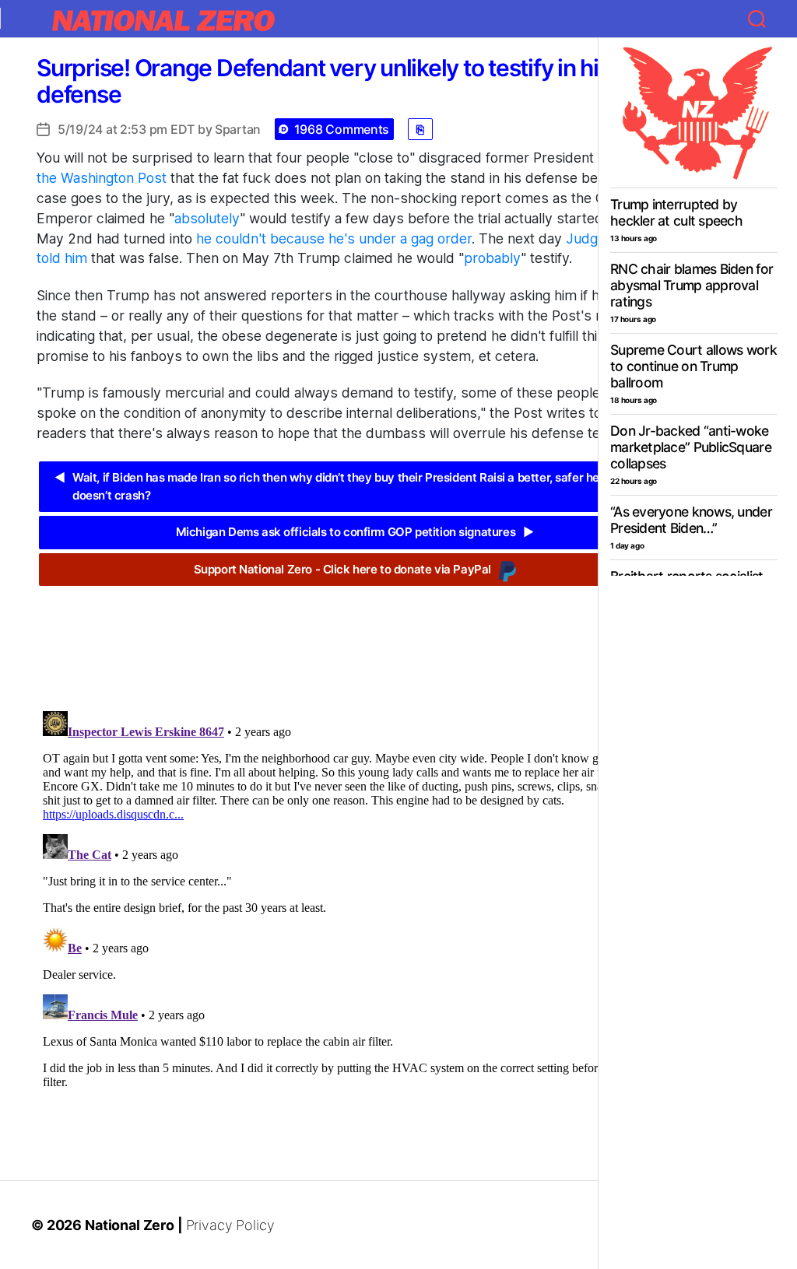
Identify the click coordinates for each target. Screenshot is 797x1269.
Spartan (238, 129)
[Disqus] (359, 899)
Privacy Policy (230, 1225)
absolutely (207, 218)
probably (492, 258)
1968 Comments (342, 129)
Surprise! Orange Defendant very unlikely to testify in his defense (323, 81)
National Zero (129, 1225)
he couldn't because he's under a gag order (334, 238)
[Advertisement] (358, 636)
